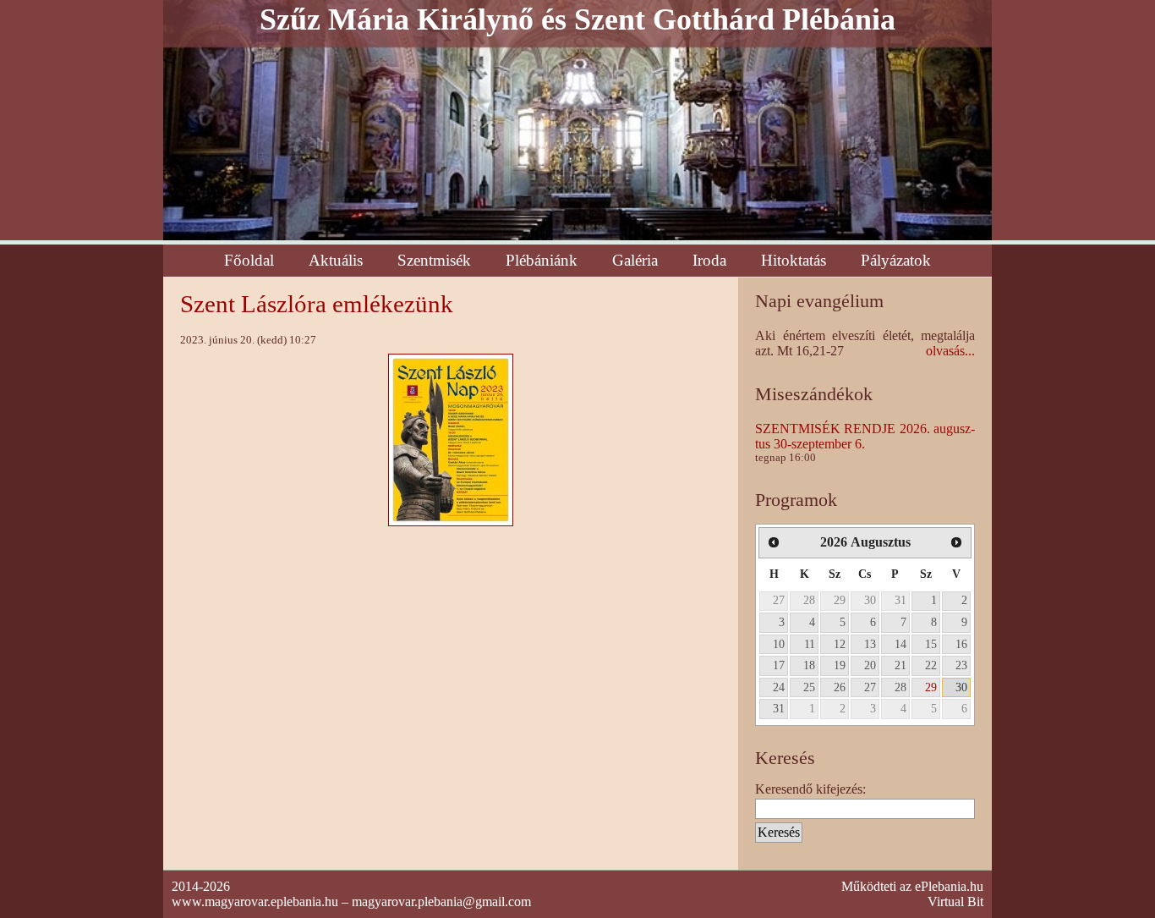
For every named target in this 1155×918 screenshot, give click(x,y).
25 (809, 687)
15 (931, 644)
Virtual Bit (955, 901)
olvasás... (950, 351)
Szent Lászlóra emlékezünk (316, 303)
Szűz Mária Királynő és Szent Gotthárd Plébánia (577, 19)
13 (870, 644)
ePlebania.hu (949, 886)
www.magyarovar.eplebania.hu (255, 901)
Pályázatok (896, 260)
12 (840, 644)
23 (961, 665)
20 (870, 665)
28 (809, 600)
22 (931, 665)
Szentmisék (434, 260)
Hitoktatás (793, 260)
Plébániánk (542, 260)
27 (779, 600)
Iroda (709, 260)
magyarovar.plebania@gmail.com (441, 901)
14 (900, 644)
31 (900, 600)
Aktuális (336, 260)
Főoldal (249, 260)
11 (809, 644)
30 (870, 600)
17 (779, 665)
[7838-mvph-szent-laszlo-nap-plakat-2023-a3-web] (450, 439)
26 (840, 687)
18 (809, 665)
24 (779, 687)
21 (900, 665)
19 (840, 665)
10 (779, 644)
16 (961, 644)
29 (840, 600)
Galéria (635, 260)
